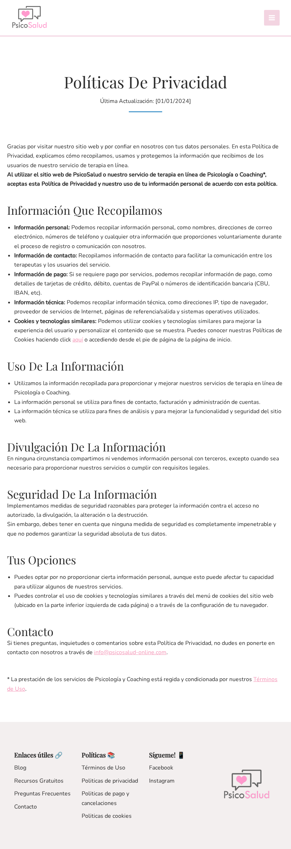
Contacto (25, 807)
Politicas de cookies (107, 816)
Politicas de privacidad (110, 781)
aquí (77, 340)
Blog (20, 768)
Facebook (161, 768)
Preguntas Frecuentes (42, 794)
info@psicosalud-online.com (130, 652)
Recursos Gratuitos (39, 781)
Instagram (162, 781)
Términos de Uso (103, 768)
